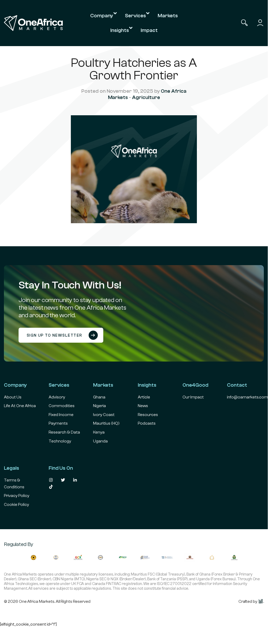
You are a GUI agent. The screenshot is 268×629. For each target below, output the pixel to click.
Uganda (100, 441)
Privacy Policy (16, 495)
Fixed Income (61, 414)
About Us (12, 397)
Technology (60, 441)
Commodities (62, 405)
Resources (148, 414)
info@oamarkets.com (247, 397)
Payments (58, 423)
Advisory (57, 397)
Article (144, 397)
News (143, 405)
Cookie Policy (16, 504)
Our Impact (193, 397)
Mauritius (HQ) (106, 423)
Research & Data (64, 432)
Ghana (99, 397)
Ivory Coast (104, 414)
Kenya (99, 432)
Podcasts (147, 423)
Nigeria (99, 405)
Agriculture (146, 97)
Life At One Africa (20, 405)
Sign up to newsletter (55, 335)
